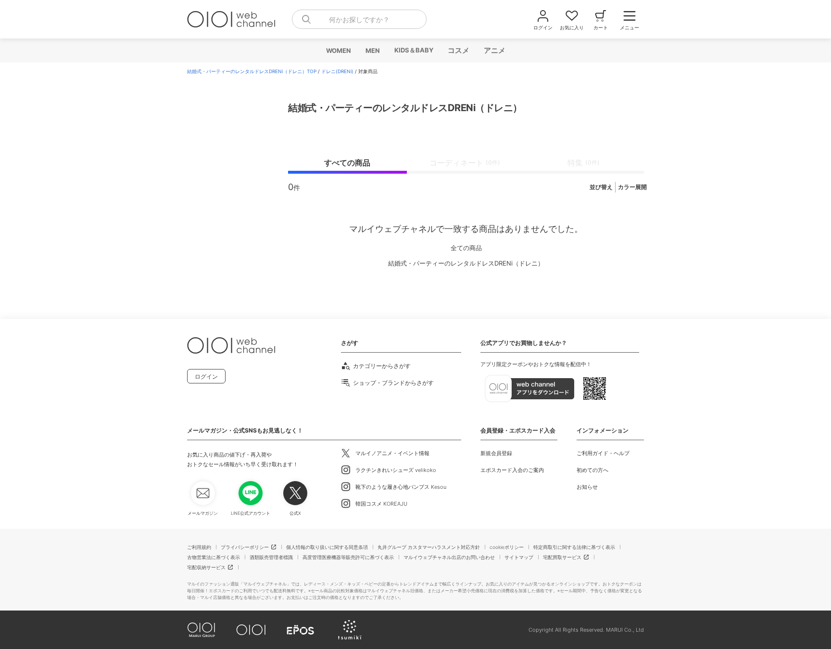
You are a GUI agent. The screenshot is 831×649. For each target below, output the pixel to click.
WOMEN (338, 50)
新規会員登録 (496, 453)
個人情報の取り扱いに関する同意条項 (327, 547)
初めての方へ (592, 470)
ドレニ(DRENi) (337, 71)
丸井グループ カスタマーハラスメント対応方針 (429, 547)
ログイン (206, 376)
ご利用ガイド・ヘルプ (603, 453)
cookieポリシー (507, 547)
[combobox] (359, 19)
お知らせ (587, 487)
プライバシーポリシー (245, 547)
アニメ (494, 50)
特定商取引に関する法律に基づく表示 (574, 547)
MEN (372, 50)
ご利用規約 (199, 547)
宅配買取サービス (562, 557)
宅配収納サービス (206, 567)
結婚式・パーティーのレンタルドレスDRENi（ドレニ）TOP (251, 71)
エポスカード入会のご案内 (512, 470)
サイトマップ (518, 557)
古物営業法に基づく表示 (213, 557)
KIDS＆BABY (413, 50)
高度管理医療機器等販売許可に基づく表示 (348, 557)
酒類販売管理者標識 (271, 557)
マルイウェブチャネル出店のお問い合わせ (449, 557)
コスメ (458, 50)
